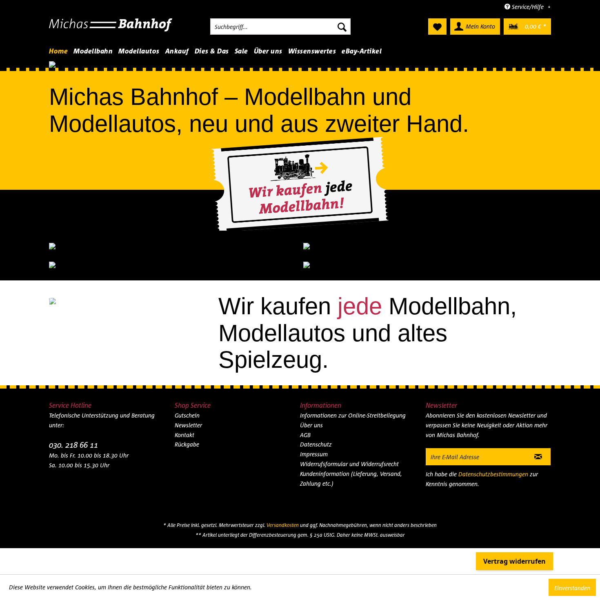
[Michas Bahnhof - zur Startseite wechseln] (111, 28)
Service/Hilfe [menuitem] (527, 6)
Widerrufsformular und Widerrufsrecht (349, 444)
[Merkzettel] (437, 26)
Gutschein (187, 396)
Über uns (311, 405)
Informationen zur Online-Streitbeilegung (353, 396)
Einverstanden (572, 587)
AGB (305, 415)
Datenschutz (316, 425)
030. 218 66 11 (73, 425)
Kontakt (184, 415)
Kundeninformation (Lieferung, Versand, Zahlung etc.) (351, 459)
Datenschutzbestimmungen (493, 454)
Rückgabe (187, 425)
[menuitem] (280, 26)
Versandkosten (283, 506)
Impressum (314, 434)
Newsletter (188, 405)
